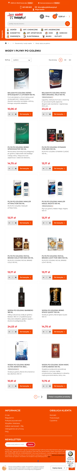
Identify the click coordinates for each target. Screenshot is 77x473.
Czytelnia (53, 421)
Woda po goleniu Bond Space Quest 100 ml (53, 311)
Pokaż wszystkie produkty (59, 397)
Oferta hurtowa (47, 97)
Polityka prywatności (13, 421)
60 (70, 60)
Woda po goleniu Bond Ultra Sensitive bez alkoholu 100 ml (19, 365)
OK (72, 468)
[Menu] (74, 451)
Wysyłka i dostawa (12, 423)
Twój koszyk (54, 418)
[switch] (70, 465)
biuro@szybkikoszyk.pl (47, 7)
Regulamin (9, 418)
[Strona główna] (6, 43)
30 (65, 60)
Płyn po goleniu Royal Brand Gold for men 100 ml (20, 257)
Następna (41, 397)
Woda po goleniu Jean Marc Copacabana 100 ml (55, 365)
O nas (7, 415)
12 (60, 60)
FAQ (6, 432)
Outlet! (58, 36)
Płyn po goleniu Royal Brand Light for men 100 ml (55, 257)
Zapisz (30, 444)
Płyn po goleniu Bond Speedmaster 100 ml (18, 148)
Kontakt (53, 415)
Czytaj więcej (57, 468)
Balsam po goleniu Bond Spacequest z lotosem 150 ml (21, 93)
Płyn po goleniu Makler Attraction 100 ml (19, 202)
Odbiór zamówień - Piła (14, 426)
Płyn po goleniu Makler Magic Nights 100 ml (53, 202)
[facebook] (38, 461)
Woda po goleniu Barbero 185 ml (20, 311)
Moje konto (39, 9)
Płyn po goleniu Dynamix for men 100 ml (54, 148)
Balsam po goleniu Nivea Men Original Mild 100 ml (54, 93)
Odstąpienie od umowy (14, 429)
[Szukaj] (67, 23)
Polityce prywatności (58, 455)
